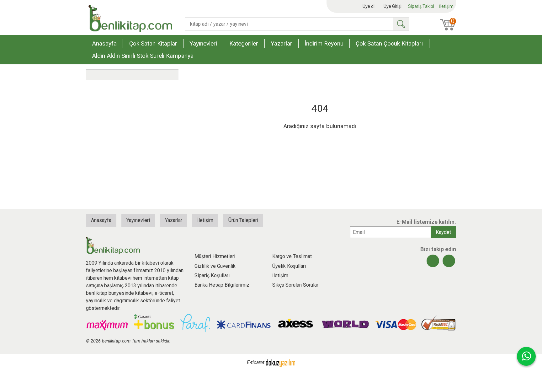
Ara (401, 24)
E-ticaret (255, 362)
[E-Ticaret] (280, 362)
